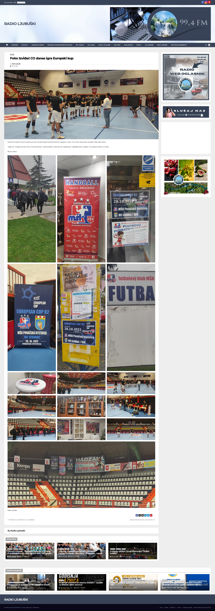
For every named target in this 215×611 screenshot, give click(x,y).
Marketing (172, 607)
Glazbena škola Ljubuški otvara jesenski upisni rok (133, 583)
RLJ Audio (91, 45)
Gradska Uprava (38, 45)
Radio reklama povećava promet (202, 607)
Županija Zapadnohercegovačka (60, 45)
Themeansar (35, 607)
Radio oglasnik (104, 45)
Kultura (117, 45)
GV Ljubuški (149, 45)
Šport (139, 45)
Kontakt (166, 607)
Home (161, 607)
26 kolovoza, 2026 (118, 587)
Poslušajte (128, 45)
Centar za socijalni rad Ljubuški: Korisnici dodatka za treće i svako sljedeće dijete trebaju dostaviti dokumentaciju (181, 584)
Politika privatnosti (187, 607)
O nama (179, 607)
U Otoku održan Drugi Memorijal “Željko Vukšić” (129, 552)
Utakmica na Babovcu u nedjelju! (21, 520)
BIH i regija (80, 45)
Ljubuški (15, 45)
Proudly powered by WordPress (12, 607)
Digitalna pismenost (179, 45)
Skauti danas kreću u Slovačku (142, 520)
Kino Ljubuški (162, 45)
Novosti (25, 45)
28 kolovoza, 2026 (15, 587)
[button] (206, 45)
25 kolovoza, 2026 (170, 587)
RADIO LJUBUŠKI (20, 23)
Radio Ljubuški (16, 64)
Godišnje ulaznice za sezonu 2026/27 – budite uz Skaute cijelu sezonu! (81, 583)
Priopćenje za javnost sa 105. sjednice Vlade (28, 584)
